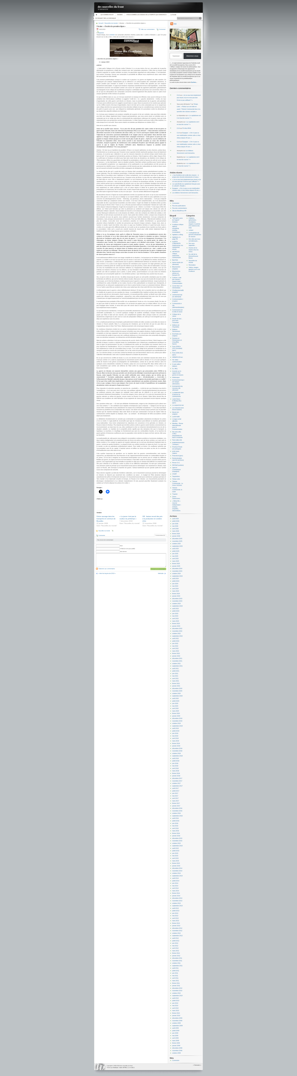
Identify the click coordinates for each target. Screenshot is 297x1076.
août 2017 (175, 788)
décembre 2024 (177, 568)
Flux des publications (179, 206)
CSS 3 (132, 1067)
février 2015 (176, 863)
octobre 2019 (176, 723)
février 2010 (176, 1013)
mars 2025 (175, 561)
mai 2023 (175, 616)
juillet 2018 (175, 761)
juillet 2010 (175, 1000)
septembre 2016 (177, 816)
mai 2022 (175, 646)
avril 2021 (175, 678)
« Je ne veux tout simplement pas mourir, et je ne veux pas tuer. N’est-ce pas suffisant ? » (189, 97)
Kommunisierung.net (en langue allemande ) (178, 382)
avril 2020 (175, 708)
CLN (178, 95)
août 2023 (175, 608)
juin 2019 (175, 733)
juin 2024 (175, 583)
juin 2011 (175, 973)
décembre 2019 (177, 718)
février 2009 (176, 1043)
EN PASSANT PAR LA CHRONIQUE (105, 18)
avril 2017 (175, 798)
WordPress (100, 1066)
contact (191, 230)
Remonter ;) (197, 1065)
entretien (112, 35)
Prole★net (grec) (177, 456)
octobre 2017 (176, 783)
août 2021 (175, 668)
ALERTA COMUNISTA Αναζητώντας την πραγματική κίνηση (177, 245)
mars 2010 (175, 1010)
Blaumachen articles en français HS (176, 273)
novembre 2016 (177, 811)
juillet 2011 (175, 970)
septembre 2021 (177, 666)
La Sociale (173, 14)
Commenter (162, 29)
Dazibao (193, 82)
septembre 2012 (177, 935)
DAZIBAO (120, 14)
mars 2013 (175, 921)
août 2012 (175, 938)
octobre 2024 (176, 573)
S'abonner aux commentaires (106, 568)
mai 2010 (175, 1005)
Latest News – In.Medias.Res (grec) (176, 401)
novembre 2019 (177, 721)
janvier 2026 (176, 536)
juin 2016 (175, 823)
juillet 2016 (175, 821)
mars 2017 (175, 801)
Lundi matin (176, 416)
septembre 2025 (177, 546)
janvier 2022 (176, 656)
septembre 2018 (177, 756)
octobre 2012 (176, 933)
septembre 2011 (177, 966)
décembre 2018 (177, 748)
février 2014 (176, 893)
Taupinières (176, 476)
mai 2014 (175, 886)
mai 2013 (175, 916)
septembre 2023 (177, 606)
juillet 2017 (175, 791)
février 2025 (176, 563)
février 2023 (176, 623)
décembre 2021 (177, 658)
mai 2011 (175, 975)
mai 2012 (175, 946)
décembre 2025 (177, 538)
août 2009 (175, 1028)
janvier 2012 (176, 956)
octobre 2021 (176, 663)
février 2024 (176, 593)
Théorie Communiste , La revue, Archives (177, 483)
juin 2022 (175, 643)
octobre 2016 (176, 813)
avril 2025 (175, 558)
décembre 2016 (177, 808)
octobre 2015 (176, 843)
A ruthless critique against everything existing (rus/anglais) (177, 228)
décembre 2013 (177, 898)
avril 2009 (175, 1038)
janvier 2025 (176, 566)
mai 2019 (175, 736)
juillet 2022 (175, 641)
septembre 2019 (177, 726)
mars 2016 (175, 831)
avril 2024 (175, 588)
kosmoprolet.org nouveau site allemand (177, 388)
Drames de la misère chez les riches (194, 250)
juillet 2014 (175, 881)
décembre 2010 (177, 988)
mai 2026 (175, 526)
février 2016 (176, 833)
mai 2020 (175, 706)
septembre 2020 (177, 696)
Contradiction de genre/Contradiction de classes (195, 234)
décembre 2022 (177, 628)
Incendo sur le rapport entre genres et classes (177, 373)
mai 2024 (175, 586)
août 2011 (175, 968)
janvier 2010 (176, 1015)
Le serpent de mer (178, 405)
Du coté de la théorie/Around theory (193, 256)
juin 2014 (175, 883)
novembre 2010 (177, 990)
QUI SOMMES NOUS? (107, 14)
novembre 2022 (177, 631)
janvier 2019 (176, 746)
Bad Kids (175, 260)
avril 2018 (175, 768)
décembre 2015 (177, 838)
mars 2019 (175, 741)
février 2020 (176, 713)
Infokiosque (176, 377)
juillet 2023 (175, 611)
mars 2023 (175, 621)
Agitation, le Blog (177, 234)
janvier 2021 (176, 686)
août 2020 (175, 698)
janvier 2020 (176, 716)
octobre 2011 (176, 963)
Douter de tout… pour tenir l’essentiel (177, 320)
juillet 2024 (175, 581)
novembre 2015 (177, 841)
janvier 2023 (176, 626)
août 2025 (175, 548)
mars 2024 (175, 591)
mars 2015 (175, 861)
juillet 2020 (175, 701)
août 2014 (175, 878)
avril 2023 (175, 618)
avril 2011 (175, 978)
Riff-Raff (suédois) (178, 465)
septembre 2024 (177, 576)
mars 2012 (175, 951)
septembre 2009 (177, 1025)
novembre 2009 (177, 1020)
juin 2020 (175, 703)
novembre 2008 (177, 1050)
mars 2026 (175, 531)
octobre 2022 (176, 633)
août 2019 (175, 728)
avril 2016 (175, 828)
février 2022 (176, 653)
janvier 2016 (176, 836)
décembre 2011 (177, 958)
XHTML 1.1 (126, 1067)
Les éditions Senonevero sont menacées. (185, 193)
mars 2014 (175, 891)
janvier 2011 (176, 985)
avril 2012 (175, 948)
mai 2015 (175, 856)
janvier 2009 (176, 1045)
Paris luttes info (177, 440)
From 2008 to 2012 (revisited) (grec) (177, 348)
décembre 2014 (177, 868)
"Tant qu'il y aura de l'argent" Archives (177, 220)
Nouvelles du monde (111, 23)
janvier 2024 (176, 596)
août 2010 (175, 998)
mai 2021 (175, 676)
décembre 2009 (177, 1018)
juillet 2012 (175, 941)
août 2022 (175, 638)
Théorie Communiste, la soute (177, 489)
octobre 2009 (176, 1023)
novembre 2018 (177, 751)
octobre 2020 (176, 693)
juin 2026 (175, 523)
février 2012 (176, 953)
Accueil (96, 14)
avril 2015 (175, 858)
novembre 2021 (177, 661)
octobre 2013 (176, 903)
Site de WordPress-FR (179, 211)
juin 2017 (175, 793)
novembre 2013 (177, 901)
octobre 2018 (176, 753)
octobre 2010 (176, 993)
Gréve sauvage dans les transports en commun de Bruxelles (106, 518)
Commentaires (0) (160, 535)
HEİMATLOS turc (177, 357)
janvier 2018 (176, 776)
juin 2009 (175, 1033)
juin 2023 (175, 613)
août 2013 (175, 908)
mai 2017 (175, 796)
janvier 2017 (176, 806)
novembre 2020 (177, 691)
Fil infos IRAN (186, 128)
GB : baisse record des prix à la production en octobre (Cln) (152, 518)
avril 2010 (175, 1008)
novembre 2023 (177, 601)
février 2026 (176, 533)
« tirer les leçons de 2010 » (107, 573)
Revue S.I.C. (176, 462)
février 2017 (176, 803)
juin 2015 (175, 853)
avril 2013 (175, 918)
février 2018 (176, 773)
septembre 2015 (177, 846)
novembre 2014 (177, 871)
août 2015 (175, 848)
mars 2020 (175, 711)
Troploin (175, 494)
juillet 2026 (175, 521)
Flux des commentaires (179, 208)
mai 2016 (175, 826)
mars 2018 (175, 771)
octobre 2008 (176, 1053)
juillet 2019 (175, 731)
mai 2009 (175, 1035)
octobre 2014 (176, 873)
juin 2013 (175, 913)
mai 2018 (175, 766)
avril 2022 (175, 648)
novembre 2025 (177, 541)
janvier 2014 (176, 896)
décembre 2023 (177, 598)
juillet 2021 (175, 671)
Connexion (175, 203)
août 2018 (175, 758)
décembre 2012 (177, 928)
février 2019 (176, 743)
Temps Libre (176, 479)
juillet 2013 (175, 911)
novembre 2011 (177, 961)
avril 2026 (175, 528)
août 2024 (175, 578)
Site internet (123, 551)
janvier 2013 (176, 925)
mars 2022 (175, 651)
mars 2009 (175, 1040)
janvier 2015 (176, 866)
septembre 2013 (177, 906)
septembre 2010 (177, 995)
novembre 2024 (177, 571)
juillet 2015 (175, 851)
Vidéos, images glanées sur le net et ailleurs (194, 269)
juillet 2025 (175, 551)
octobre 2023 (176, 603)
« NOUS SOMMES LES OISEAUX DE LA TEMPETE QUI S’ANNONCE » (146, 14)
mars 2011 (175, 980)
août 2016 (175, 818)
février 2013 (176, 923)
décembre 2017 (177, 778)
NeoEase (115, 1067)
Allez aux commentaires (148, 29)
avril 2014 (175, 888)
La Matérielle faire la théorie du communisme (178, 394)
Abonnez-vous (192, 56)
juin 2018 (175, 763)
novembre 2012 (177, 930)
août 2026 (175, 519)
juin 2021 (175, 673)
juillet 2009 (175, 1030)
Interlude (161, 573)
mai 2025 (175, 556)
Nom (121, 545)
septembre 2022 (177, 636)
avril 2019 (175, 738)
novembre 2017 (177, 781)
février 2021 (176, 683)
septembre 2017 (177, 786)
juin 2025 (175, 553)
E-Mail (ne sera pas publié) (127, 548)
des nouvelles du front (111, 6)
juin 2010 (175, 1003)
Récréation (192, 265)
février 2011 (176, 983)
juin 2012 (175, 943)
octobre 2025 (176, 543)
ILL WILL (175, 368)
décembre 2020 (177, 688)
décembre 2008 (177, 1048)
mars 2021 (175, 681)
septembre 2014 (177, 876)
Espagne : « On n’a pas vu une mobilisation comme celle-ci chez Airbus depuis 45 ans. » (188, 135)
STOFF (174, 474)
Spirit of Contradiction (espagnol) (176, 469)
